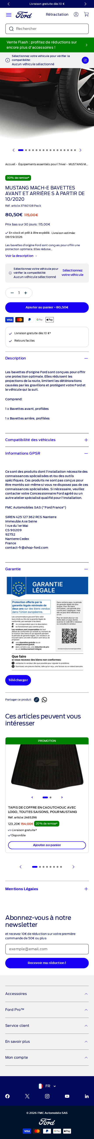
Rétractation (57, 14)
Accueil (10, 164)
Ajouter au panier (47, 845)
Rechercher (26, 29)
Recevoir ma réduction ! (47, 963)
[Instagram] (47, 1096)
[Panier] (86, 14)
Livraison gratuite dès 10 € (47, 3)
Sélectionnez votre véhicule (72, 273)
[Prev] (20, 866)
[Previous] (32, 797)
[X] (27, 1096)
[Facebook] (7, 1096)
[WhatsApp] (44, 699)
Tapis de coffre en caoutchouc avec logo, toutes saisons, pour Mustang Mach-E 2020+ (42, 812)
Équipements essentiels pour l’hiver (42, 164)
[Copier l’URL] (38, 699)
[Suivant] (85, 3)
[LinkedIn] (87, 1096)
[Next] (61, 797)
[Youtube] (67, 1096)
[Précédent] (8, 3)
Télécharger (18, 680)
